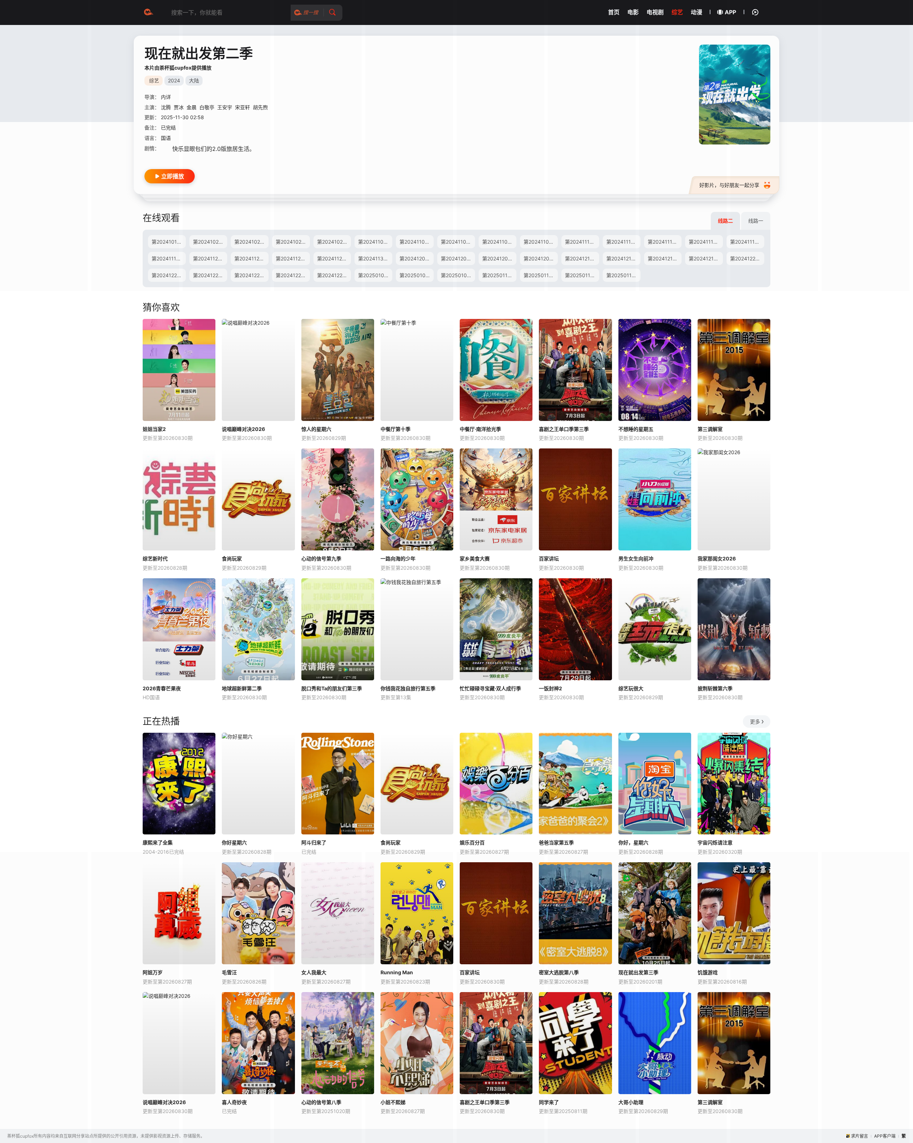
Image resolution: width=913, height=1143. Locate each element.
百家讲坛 (549, 558)
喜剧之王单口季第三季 (564, 429)
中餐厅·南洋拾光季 (480, 429)
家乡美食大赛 (475, 558)
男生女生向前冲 (635, 558)
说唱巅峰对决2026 (243, 429)
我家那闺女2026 (717, 558)
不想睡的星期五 (635, 429)
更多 (755, 721)
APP (730, 12)
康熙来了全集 (158, 842)
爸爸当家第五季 (556, 842)
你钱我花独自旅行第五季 (408, 688)
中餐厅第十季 (395, 429)
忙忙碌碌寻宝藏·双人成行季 (490, 688)
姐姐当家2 (154, 429)
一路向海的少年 (398, 558)
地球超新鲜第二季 (242, 688)
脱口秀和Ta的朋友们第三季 (331, 688)
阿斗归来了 (313, 842)
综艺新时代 (155, 558)
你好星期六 (234, 842)
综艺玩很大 (630, 688)
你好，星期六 (633, 842)
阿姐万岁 (153, 972)
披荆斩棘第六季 (715, 688)
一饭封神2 (550, 688)
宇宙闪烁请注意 (715, 842)
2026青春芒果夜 (162, 688)
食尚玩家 (232, 558)
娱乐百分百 (472, 842)
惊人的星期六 (316, 429)
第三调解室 (710, 429)
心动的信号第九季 (321, 558)
